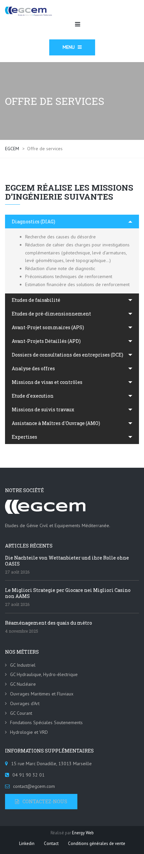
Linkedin (26, 843)
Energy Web (83, 833)
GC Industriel (22, 665)
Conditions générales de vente (96, 843)
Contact (51, 843)
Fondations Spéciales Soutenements (46, 722)
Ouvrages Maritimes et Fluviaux (41, 694)
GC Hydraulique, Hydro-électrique (44, 674)
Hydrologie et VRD (29, 732)
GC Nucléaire (23, 684)
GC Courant (21, 713)
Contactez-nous (44, 801)
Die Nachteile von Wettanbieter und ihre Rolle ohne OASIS (67, 561)
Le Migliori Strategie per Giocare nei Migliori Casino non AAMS (68, 593)
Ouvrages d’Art (25, 703)
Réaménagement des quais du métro (48, 623)
